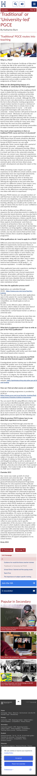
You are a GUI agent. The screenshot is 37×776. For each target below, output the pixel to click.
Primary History (25, 721)
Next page (19, 550)
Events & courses (6, 740)
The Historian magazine (8, 746)
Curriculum (4, 720)
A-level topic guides (28, 735)
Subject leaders (28, 720)
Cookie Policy (8, 753)
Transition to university (7, 737)
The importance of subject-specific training (17, 576)
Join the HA (31, 713)
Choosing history (21, 737)
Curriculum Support (6, 727)
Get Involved (23, 713)
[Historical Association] (3, 4)
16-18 (19, 735)
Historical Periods (21, 746)
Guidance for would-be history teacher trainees (19, 562)
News (10, 713)
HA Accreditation (6, 721)
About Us (15, 713)
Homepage (4, 713)
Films (24, 738)
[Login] (22, 4)
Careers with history (7, 738)
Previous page (7, 550)
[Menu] (34, 4)
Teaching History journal (8, 730)
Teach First (7, 573)
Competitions (16, 721)
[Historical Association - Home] (6, 703)
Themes (29, 746)
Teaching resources (21, 730)
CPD (9, 720)
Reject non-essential (18, 764)
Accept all (18, 758)
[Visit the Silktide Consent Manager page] (30, 769)
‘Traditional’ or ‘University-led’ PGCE (15, 566)
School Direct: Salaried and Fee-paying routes (18, 569)
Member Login (5, 714)
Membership (14, 714)
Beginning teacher (17, 720)
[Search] (15, 4)
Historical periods (6, 735)
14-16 (14, 735)
